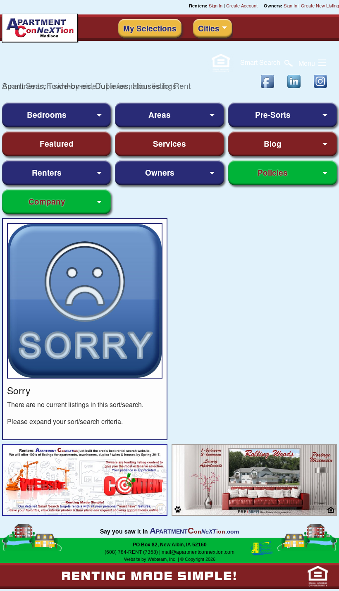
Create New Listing (320, 5)
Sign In (215, 5)
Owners (159, 172)
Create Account (242, 5)
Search (261, 62)
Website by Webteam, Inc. (150, 559)
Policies (273, 172)
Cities (209, 28)
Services (169, 143)
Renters (47, 172)
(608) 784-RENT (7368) (131, 552)
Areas (159, 114)
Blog (273, 143)
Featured (57, 143)
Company (47, 201)
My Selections (150, 28)
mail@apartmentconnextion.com (198, 552)
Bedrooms (47, 114)
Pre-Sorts (273, 114)
